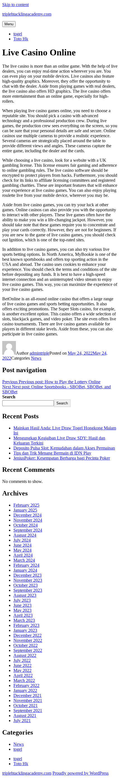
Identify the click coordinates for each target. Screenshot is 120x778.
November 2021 (27, 700)
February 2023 (26, 625)
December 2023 (27, 575)
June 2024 (22, 545)
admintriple (39, 353)
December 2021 (27, 695)
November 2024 (27, 520)
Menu (8, 24)
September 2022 (27, 650)
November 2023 (27, 580)
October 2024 (25, 525)
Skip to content (15, 4)
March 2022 (24, 680)
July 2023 (22, 600)
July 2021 (22, 720)
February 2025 (26, 505)
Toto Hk (20, 38)
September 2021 (27, 710)
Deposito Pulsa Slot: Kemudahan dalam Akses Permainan (64, 448)
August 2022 (24, 655)
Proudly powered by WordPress (80, 773)
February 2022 (26, 685)
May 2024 (22, 550)
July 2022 (22, 660)
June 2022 (22, 665)
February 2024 (26, 565)
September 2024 (27, 530)
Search (8, 396)
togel (17, 33)
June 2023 (22, 605)
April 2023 (23, 615)
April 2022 (23, 675)
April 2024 (23, 555)
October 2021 (25, 705)
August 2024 (24, 535)
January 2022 (25, 690)
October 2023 (25, 585)
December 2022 (27, 635)
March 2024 (24, 560)
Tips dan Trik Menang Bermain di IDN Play (52, 453)
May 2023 (22, 610)
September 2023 (27, 590)
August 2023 (24, 595)
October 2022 (25, 645)
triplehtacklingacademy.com (26, 14)
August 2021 (24, 715)
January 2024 (25, 570)
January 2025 (25, 510)
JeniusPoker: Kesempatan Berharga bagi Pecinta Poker (61, 458)
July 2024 (22, 540)
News (36, 358)
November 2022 (27, 640)
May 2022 (22, 670)
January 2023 (25, 630)
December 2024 (27, 515)
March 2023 (24, 620)
